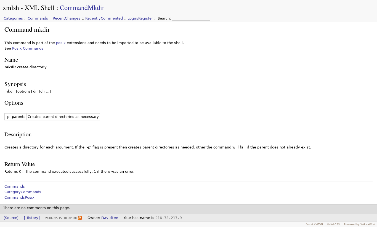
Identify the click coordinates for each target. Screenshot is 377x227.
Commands (38, 18)
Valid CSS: (334, 224)
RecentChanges (66, 18)
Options (13, 102)
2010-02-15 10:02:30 (61, 218)
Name (11, 59)
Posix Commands (27, 48)
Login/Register (140, 18)
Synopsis (15, 84)
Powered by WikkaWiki (359, 224)
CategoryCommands (22, 192)
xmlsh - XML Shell (29, 7)
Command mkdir (27, 29)
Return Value (19, 164)
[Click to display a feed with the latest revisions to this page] (80, 218)
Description (18, 134)
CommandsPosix (19, 197)
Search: (165, 18)
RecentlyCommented (104, 18)
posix (61, 43)
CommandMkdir (82, 7)
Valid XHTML (315, 224)
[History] (32, 218)
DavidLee (109, 218)
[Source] (11, 218)
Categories (13, 18)
